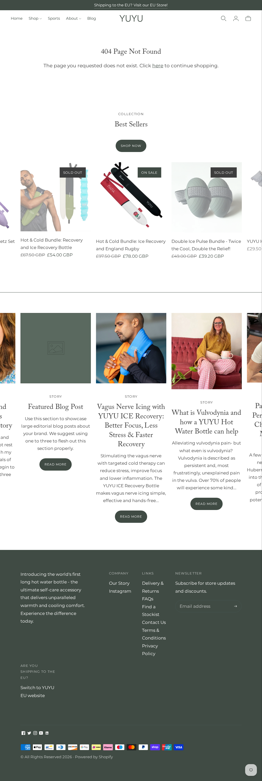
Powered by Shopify (94, 756)
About (72, 18)
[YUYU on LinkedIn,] (47, 733)
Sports (54, 18)
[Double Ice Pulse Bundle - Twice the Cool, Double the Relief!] (206, 197)
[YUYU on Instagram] (35, 733)
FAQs (147, 598)
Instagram (120, 591)
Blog (91, 18)
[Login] (235, 18)
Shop (33, 18)
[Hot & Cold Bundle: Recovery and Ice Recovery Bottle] (55, 196)
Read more (131, 516)
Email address (193, 600)
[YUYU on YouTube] (41, 733)
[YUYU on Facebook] (23, 733)
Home (17, 18)
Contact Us (154, 622)
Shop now (131, 146)
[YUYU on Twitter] (29, 733)
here (157, 66)
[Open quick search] (223, 18)
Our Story (119, 583)
